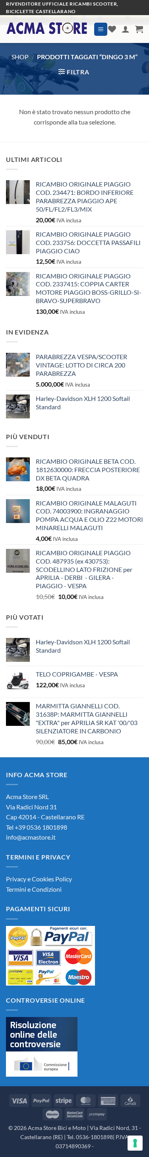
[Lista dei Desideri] (112, 29)
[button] (100, 29)
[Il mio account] (126, 29)
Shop (20, 56)
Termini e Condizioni (34, 889)
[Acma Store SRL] (47, 29)
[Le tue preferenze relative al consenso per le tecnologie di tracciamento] (135, 1143)
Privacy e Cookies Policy (39, 879)
